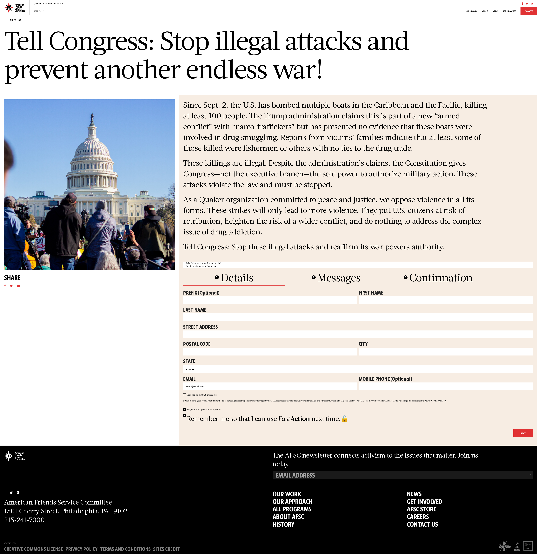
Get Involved (424, 501)
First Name (371, 293)
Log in (189, 266)
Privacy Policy (439, 400)
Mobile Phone (385, 379)
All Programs (292, 509)
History (283, 524)
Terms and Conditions (125, 549)
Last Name (194, 310)
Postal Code (197, 344)
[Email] (18, 285)
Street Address (200, 327)
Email (189, 379)
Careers (418, 516)
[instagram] (532, 3)
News (414, 494)
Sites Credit (166, 549)
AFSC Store (421, 509)
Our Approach (293, 501)
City (363, 344)
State (189, 361)
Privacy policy (81, 549)
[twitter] (527, 3)
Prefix (201, 293)
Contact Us (422, 524)
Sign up (199, 266)
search (44, 11)
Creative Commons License (33, 549)
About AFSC (288, 516)
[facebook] (522, 3)
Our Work (287, 494)
